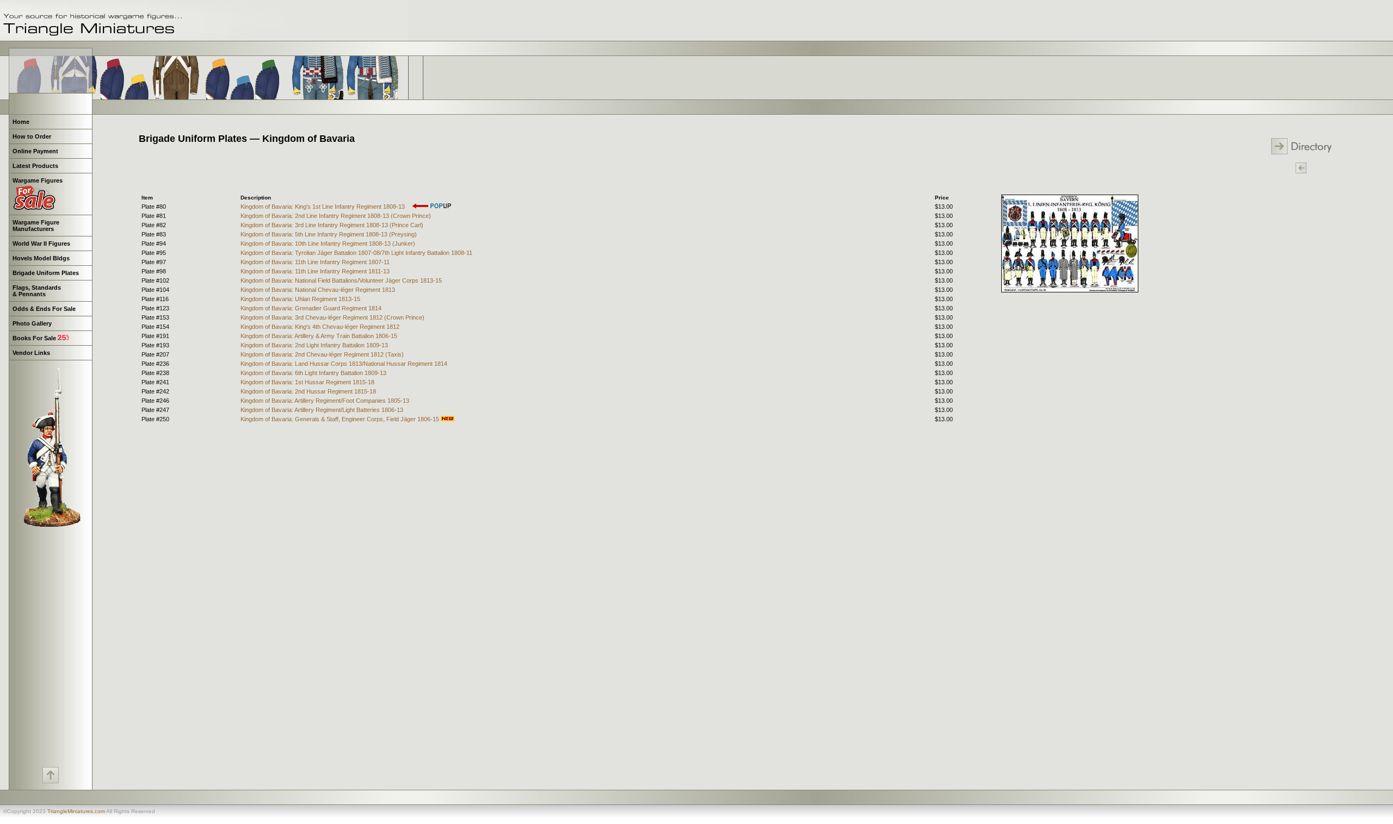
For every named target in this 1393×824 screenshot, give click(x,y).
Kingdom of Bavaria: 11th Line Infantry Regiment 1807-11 (315, 262)
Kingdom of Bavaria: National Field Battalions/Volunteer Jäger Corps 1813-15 (341, 280)
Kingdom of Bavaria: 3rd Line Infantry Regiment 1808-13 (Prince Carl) (332, 225)
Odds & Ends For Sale (44, 308)
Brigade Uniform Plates (46, 273)
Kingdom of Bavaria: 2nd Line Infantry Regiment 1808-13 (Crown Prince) (336, 216)
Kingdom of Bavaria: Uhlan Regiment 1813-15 (300, 299)
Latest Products (35, 166)
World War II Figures (41, 243)
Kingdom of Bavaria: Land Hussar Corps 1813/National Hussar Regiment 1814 (344, 363)
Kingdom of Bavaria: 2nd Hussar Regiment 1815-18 (308, 391)
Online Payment (35, 151)
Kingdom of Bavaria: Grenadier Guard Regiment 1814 (311, 308)
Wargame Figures (38, 180)
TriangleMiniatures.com (76, 811)
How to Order (32, 136)
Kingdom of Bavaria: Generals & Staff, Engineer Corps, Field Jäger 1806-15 (341, 419)
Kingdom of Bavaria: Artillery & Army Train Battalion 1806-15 (319, 336)
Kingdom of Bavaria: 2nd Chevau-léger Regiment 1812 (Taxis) (322, 354)
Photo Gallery (32, 323)
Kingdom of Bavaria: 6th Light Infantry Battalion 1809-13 (313, 373)
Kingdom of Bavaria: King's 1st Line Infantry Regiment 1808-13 (323, 206)
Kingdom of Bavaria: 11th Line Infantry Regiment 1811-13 (315, 271)
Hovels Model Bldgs (41, 258)
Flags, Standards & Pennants (36, 290)
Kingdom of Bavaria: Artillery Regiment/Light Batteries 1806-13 (322, 410)
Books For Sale (35, 338)
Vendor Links (31, 352)
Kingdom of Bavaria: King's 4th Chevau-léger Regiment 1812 (320, 326)
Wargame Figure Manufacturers (35, 225)
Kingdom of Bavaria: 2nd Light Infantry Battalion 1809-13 (314, 345)
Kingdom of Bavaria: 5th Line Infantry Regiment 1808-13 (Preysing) (329, 234)
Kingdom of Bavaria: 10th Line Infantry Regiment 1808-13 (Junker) (328, 243)
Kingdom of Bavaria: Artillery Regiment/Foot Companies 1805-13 (325, 400)
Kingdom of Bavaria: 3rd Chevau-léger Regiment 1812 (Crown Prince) (332, 317)
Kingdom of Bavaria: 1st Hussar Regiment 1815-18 (307, 382)
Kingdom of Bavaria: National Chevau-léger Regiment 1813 (318, 289)
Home (21, 121)
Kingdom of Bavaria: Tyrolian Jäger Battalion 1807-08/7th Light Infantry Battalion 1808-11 (356, 252)
